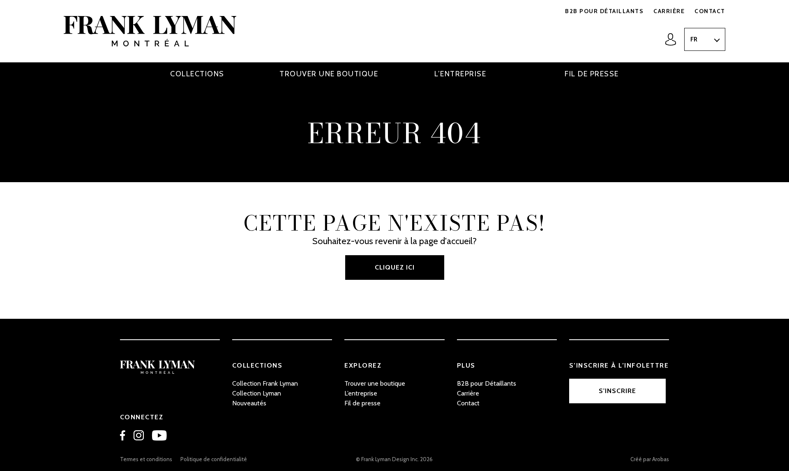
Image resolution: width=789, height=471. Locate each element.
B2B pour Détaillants (604, 11)
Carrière (669, 11)
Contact (709, 11)
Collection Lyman (256, 393)
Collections (197, 73)
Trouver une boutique (328, 73)
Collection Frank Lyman (265, 383)
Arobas (660, 459)
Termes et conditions (146, 459)
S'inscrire (617, 391)
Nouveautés (249, 403)
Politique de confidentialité (213, 459)
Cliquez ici (395, 267)
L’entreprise (460, 73)
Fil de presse (592, 73)
